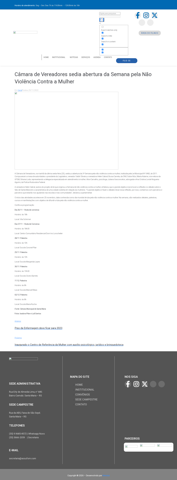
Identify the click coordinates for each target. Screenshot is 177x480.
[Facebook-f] (137, 15)
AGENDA (97, 57)
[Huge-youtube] (150, 22)
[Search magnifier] (101, 20)
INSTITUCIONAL (58, 57)
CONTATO (108, 57)
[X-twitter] (154, 15)
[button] (59, 57)
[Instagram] (146, 15)
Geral (20, 90)
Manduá (106, 475)
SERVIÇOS (85, 57)
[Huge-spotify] (142, 22)
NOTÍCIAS (74, 57)
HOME (46, 57)
